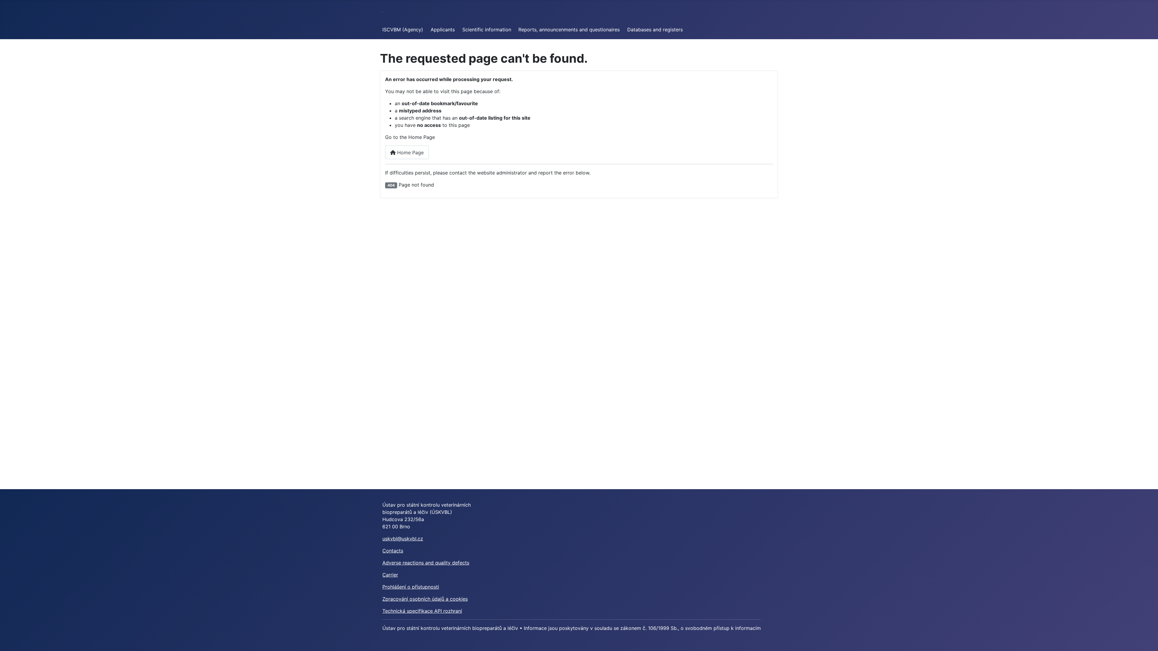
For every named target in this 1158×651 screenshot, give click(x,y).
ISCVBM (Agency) (402, 30)
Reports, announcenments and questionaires (569, 30)
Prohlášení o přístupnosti (410, 587)
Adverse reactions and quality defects (425, 563)
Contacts (392, 551)
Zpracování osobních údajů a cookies (425, 599)
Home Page (410, 152)
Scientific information (486, 30)
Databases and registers (655, 30)
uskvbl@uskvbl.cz (402, 539)
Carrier (390, 575)
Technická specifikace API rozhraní (422, 611)
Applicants (443, 30)
